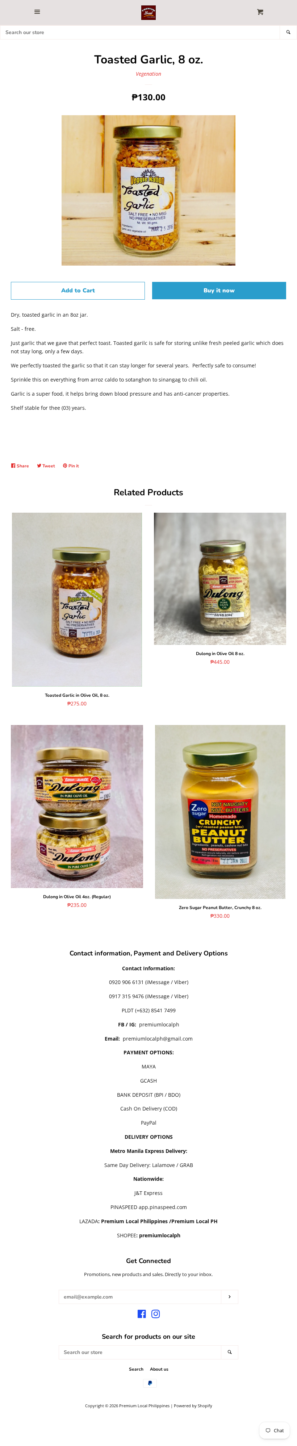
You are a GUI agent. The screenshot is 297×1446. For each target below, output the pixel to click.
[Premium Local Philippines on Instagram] (155, 1315)
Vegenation (148, 73)
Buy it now (219, 291)
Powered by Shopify (193, 1405)
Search (136, 1369)
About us (159, 1369)
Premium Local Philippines (144, 1405)
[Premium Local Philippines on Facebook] (141, 1315)
